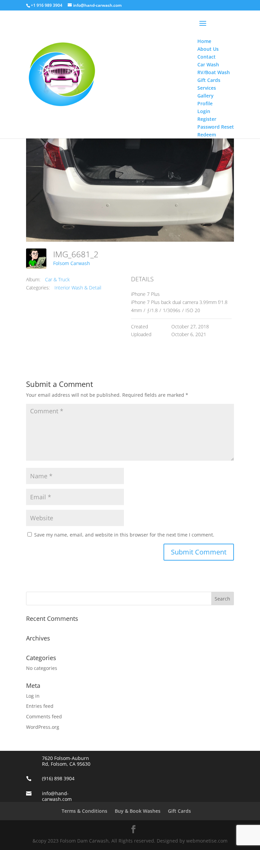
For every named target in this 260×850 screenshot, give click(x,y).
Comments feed (44, 716)
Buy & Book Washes (137, 811)
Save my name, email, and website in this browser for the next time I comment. (124, 534)
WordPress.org (42, 727)
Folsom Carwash (71, 263)
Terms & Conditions (84, 811)
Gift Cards (179, 811)
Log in (33, 696)
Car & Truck (57, 279)
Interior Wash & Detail (78, 287)
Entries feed (39, 706)
